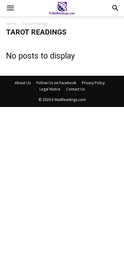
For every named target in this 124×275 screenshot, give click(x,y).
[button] (10, 8)
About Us (23, 82)
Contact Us (75, 89)
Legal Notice (49, 89)
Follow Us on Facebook (56, 82)
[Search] (115, 8)
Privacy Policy (93, 82)
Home (11, 23)
